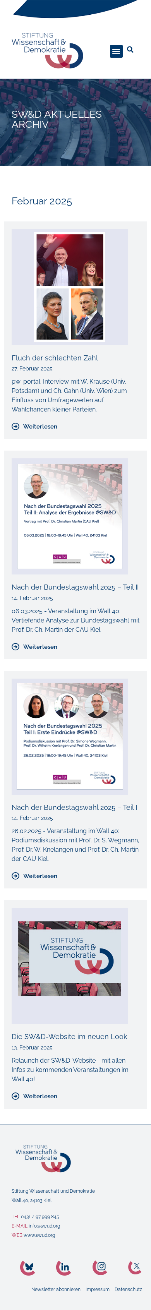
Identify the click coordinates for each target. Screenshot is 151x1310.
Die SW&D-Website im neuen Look (69, 1036)
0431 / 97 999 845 (40, 1216)
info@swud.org (44, 1226)
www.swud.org (39, 1235)
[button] (116, 51)
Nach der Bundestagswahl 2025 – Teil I (74, 807)
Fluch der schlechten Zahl (55, 358)
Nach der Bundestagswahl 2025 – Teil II (75, 587)
